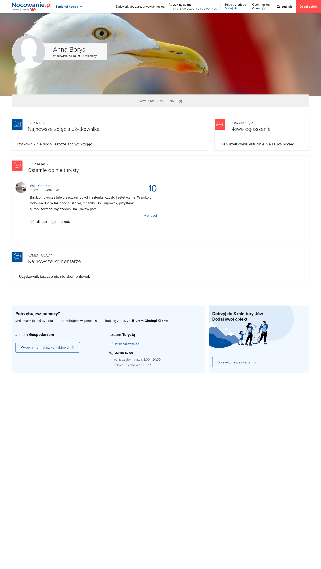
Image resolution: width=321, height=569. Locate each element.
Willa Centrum (41, 186)
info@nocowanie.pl (127, 344)
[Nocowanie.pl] (31, 6)
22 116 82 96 (182, 5)
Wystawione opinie (160, 101)
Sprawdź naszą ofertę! (234, 362)
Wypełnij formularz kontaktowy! (45, 347)
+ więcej (150, 215)
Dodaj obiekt (309, 6)
